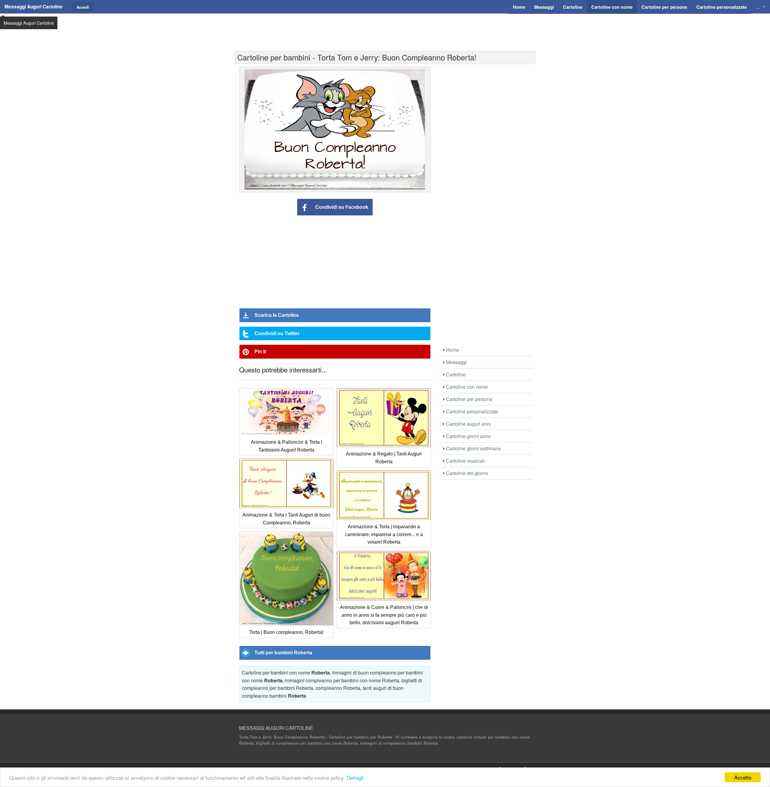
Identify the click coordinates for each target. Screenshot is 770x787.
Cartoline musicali (465, 460)
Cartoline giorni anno (468, 436)
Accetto (742, 777)
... (757, 7)
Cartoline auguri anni (468, 423)
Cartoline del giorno (466, 473)
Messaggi (456, 362)
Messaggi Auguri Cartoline (34, 6)
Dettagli (355, 777)
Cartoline (455, 374)
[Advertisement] (385, 28)
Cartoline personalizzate (471, 411)
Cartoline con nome (466, 386)
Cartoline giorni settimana (473, 448)
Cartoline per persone (468, 399)
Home (452, 349)
